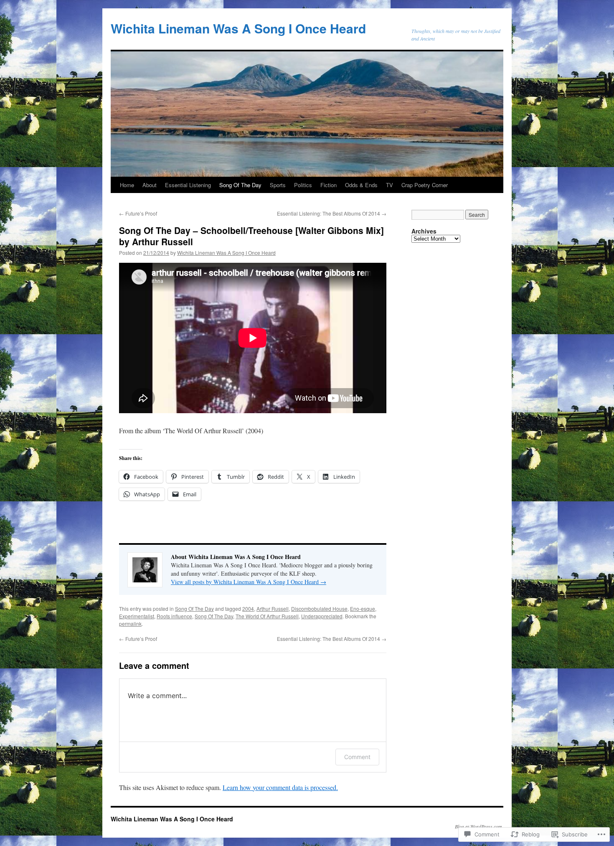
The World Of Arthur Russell (267, 616)
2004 (248, 608)
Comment (357, 756)
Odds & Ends (361, 185)
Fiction (328, 185)
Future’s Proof (138, 213)
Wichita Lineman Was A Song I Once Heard (238, 28)
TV (389, 185)
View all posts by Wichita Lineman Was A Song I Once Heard (248, 582)
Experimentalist (136, 616)
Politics (303, 185)
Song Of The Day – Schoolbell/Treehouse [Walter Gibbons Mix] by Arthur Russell (251, 236)
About (149, 185)
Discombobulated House (319, 608)
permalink (130, 623)
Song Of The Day (240, 185)
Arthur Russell (272, 608)
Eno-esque (362, 608)
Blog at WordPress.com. (479, 826)
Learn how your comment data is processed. (280, 787)
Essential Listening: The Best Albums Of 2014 (331, 213)
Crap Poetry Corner (424, 185)
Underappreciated (322, 616)
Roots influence (174, 616)
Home (127, 185)
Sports (278, 185)
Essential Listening (188, 185)
